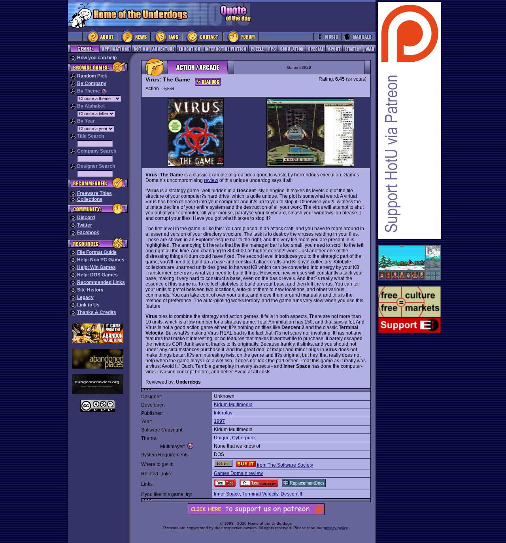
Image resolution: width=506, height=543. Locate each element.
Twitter (84, 225)
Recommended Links (101, 282)
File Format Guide (97, 252)
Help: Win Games (96, 267)
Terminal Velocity (260, 494)
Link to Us (88, 305)
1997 (219, 421)
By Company (91, 83)
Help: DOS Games (97, 275)
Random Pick (92, 76)
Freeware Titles (94, 193)
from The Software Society (284, 465)
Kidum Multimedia (233, 404)
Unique (222, 438)
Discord (86, 217)
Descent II (291, 494)
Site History (90, 290)
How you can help (97, 58)
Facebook (88, 232)
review (211, 180)
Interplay (223, 413)
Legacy (85, 297)
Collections (89, 199)
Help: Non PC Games (101, 260)
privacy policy (335, 528)
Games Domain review (238, 473)
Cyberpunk (244, 438)
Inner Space (227, 494)
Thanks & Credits (96, 312)
